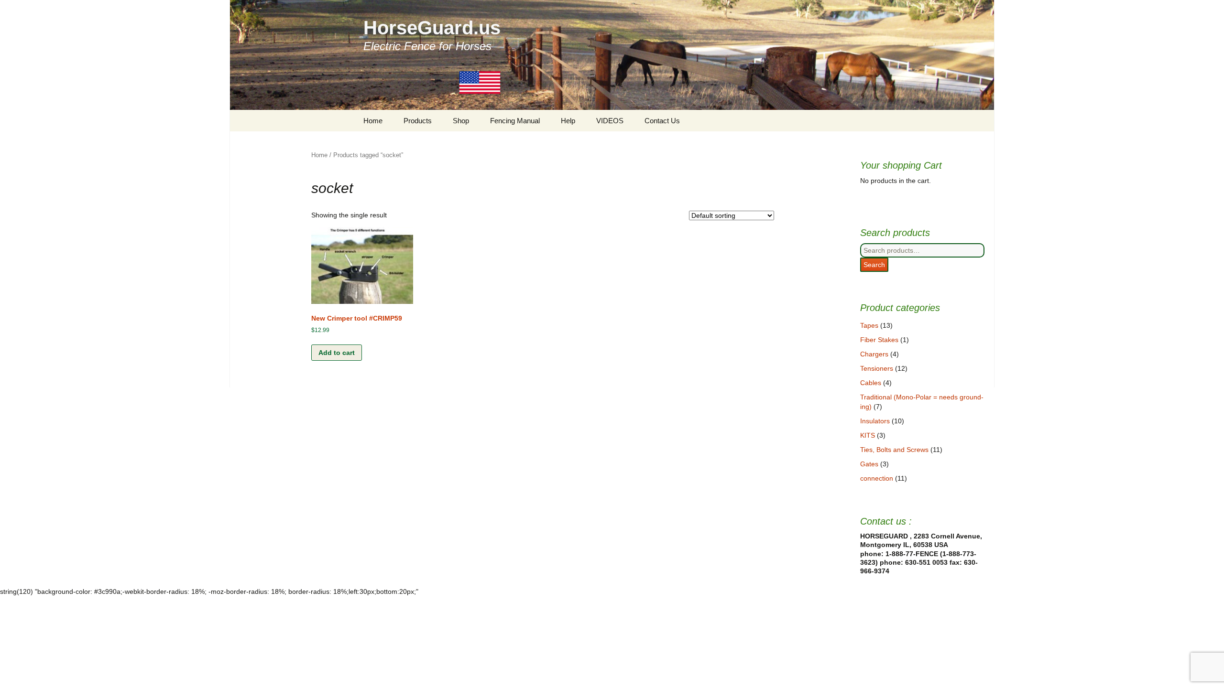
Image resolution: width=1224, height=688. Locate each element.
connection (876, 478)
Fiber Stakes (879, 340)
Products (418, 121)
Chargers (874, 354)
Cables (870, 383)
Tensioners (876, 368)
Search (874, 265)
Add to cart (336, 352)
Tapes (869, 325)
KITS (867, 435)
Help (568, 121)
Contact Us (662, 121)
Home (372, 121)
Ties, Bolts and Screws (894, 449)
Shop (461, 121)
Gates (869, 464)
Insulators (875, 421)
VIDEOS (609, 121)
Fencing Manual (515, 121)
